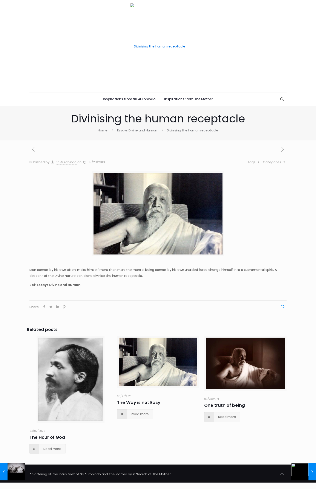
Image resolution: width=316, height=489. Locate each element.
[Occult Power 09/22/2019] (12, 471)
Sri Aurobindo (66, 162)
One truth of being (224, 405)
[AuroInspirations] (157, 46)
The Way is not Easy (138, 402)
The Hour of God (47, 437)
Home (102, 130)
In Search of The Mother (152, 474)
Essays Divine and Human (137, 130)
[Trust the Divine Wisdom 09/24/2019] (303, 471)
